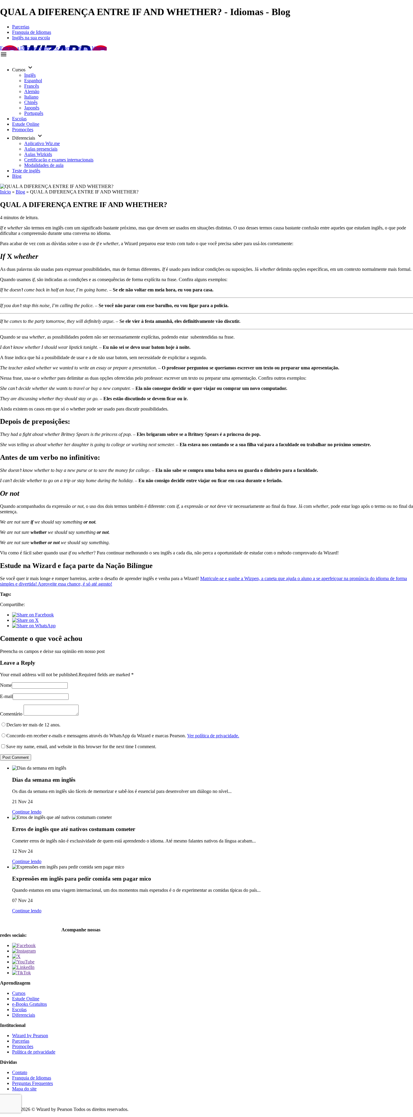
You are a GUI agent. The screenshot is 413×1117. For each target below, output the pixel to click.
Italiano (31, 96)
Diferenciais (23, 1015)
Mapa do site (24, 1088)
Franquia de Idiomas (31, 32)
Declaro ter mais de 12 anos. (33, 724)
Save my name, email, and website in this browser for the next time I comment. (81, 746)
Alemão (31, 91)
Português (33, 113)
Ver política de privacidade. (213, 735)
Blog (16, 176)
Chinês (30, 102)
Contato (19, 1072)
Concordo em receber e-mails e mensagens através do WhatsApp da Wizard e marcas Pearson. (122, 735)
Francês (31, 86)
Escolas (19, 118)
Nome (6, 685)
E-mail (6, 696)
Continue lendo (26, 811)
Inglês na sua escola (31, 37)
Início (5, 191)
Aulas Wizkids (38, 154)
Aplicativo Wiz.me (42, 143)
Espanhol (33, 80)
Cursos (18, 993)
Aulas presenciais (40, 148)
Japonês (31, 107)
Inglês (30, 75)
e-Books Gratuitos (29, 1004)
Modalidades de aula (43, 165)
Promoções (22, 129)
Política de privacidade (33, 1051)
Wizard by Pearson (30, 1035)
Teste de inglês (26, 170)
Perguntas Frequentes (32, 1083)
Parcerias (20, 26)
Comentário (11, 713)
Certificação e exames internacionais (58, 159)
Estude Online (25, 124)
